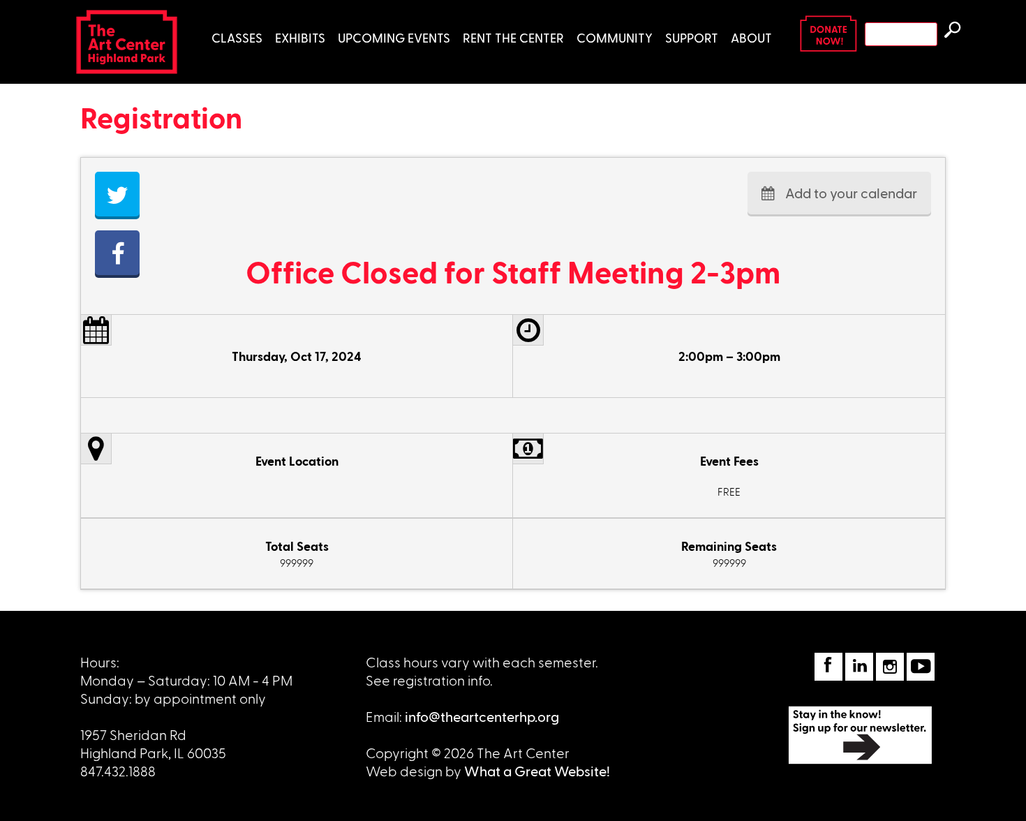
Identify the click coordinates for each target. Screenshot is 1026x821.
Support (691, 37)
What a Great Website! (537, 770)
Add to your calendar (851, 192)
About (751, 37)
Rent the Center (513, 37)
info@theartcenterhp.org (482, 716)
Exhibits (300, 37)
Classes (236, 37)
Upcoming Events (394, 37)
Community (615, 37)
